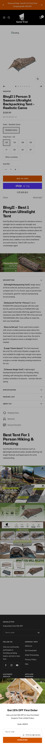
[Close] (41, 682)
